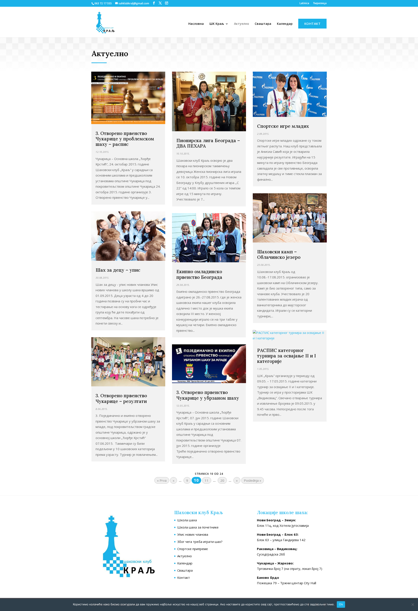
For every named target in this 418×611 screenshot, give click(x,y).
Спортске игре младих (283, 126)
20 (222, 480)
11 (207, 480)
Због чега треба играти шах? (199, 541)
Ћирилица (320, 3)
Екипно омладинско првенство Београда (199, 274)
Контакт (312, 23)
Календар (285, 24)
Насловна (196, 24)
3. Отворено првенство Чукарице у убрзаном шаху (207, 395)
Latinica (304, 3)
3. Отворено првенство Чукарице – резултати (121, 398)
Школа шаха (187, 520)
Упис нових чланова (192, 534)
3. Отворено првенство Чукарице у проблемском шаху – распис (125, 138)
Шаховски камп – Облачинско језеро (278, 254)
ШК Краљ (216, 24)
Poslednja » (252, 480)
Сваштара (263, 24)
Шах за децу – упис (118, 270)
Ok (341, 604)
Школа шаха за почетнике (198, 527)
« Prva (162, 480)
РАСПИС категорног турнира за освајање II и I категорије (286, 355)
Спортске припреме (192, 549)
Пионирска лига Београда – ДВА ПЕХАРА (208, 143)
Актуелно (241, 24)
